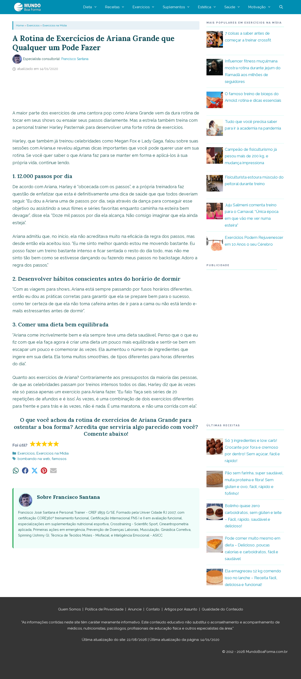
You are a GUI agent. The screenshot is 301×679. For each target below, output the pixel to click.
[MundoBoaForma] (28, 7)
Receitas (112, 7)
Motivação (257, 7)
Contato (153, 609)
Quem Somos (69, 609)
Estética (204, 7)
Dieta (87, 7)
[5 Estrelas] (56, 444)
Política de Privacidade (104, 609)
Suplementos (174, 7)
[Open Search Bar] (281, 7)
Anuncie (135, 609)
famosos (59, 459)
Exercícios (141, 7)
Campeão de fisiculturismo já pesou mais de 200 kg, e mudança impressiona (251, 156)
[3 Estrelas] (45, 444)
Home (20, 25)
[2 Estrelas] (39, 444)
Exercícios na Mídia (55, 25)
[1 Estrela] (33, 444)
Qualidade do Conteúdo (222, 609)
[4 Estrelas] (50, 444)
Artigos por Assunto (180, 609)
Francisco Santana (74, 59)
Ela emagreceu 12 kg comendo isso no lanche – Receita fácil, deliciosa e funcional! (253, 578)
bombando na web (34, 459)
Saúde (229, 7)
